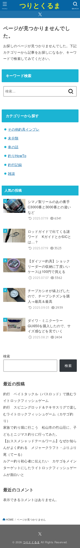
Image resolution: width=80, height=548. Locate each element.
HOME (10, 519)
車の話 (13, 146)
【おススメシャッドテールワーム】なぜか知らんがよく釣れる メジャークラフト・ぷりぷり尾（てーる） (40, 447)
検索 (6, 356)
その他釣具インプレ (23, 129)
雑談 (11, 173)
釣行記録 (15, 164)
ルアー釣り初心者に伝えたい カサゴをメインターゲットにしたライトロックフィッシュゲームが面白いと (40, 467)
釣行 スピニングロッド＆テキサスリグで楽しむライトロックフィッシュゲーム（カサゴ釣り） (40, 413)
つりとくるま (40, 5)
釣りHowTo (17, 155)
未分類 (13, 138)
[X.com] (40, 14)
